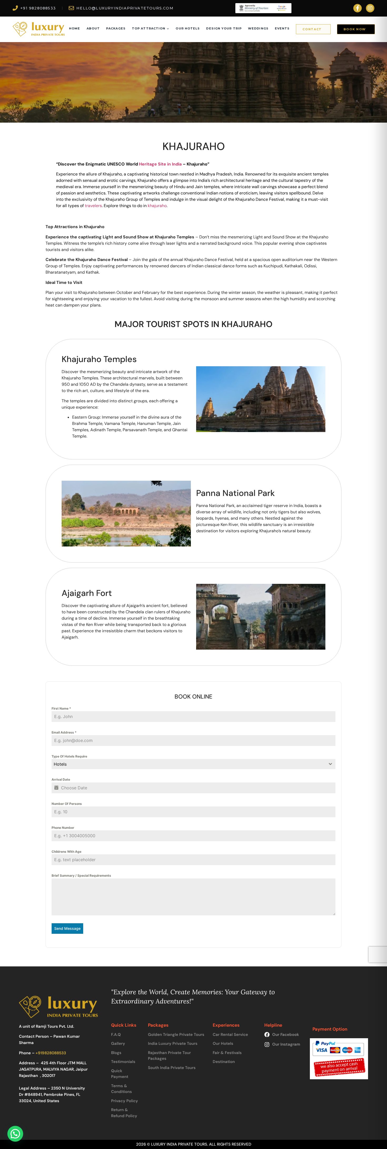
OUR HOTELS (188, 28)
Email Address (64, 732)
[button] (15, 1134)
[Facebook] (357, 8)
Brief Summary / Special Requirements (81, 875)
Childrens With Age (66, 852)
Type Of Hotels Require (69, 756)
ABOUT (93, 28)
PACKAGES (116, 28)
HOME (74, 28)
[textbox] (188, 764)
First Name (61, 708)
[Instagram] (370, 8)
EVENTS (282, 28)
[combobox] (193, 764)
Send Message (67, 928)
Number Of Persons (67, 804)
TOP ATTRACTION (148, 28)
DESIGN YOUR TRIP (224, 28)
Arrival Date (61, 779)
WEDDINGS (258, 28)
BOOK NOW (355, 29)
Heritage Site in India (160, 164)
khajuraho (157, 205)
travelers (93, 205)
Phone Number (63, 828)
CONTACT (312, 29)
